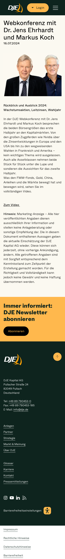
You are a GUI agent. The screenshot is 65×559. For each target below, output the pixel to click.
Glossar (8, 463)
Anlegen (8, 426)
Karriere (8, 469)
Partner (8, 432)
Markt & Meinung (14, 444)
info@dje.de (20, 410)
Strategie (9, 438)
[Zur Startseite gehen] (15, 7)
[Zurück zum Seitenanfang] (57, 357)
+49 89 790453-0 (19, 401)
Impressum (10, 529)
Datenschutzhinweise (17, 547)
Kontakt (8, 475)
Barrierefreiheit (13, 555)
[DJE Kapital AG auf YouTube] (12, 498)
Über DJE (9, 450)
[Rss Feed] (24, 498)
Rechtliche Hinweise (16, 538)
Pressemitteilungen (15, 482)
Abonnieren (16, 331)
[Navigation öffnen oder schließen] (55, 8)
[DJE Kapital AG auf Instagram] (5, 498)
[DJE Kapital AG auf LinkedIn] (18, 498)
